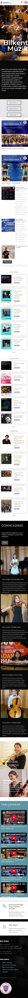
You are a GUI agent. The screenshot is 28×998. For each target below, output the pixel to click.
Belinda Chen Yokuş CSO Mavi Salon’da (18, 489)
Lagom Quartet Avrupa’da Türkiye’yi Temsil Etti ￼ (18, 475)
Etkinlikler (17, 282)
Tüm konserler (7, 262)
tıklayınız (21, 916)
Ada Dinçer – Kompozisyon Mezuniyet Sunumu (18, 312)
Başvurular (13, 114)
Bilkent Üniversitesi (7, 963)
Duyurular (17, 367)
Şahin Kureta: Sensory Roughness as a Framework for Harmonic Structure (18, 294)
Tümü (4, 542)
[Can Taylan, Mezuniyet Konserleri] (8, 252)
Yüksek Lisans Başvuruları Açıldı (19, 376)
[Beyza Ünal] (14, 783)
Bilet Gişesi (5, 972)
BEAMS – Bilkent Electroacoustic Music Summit (21, 189)
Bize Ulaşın (13, 925)
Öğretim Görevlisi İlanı (19, 364)
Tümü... (14, 352)
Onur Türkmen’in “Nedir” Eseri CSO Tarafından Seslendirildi (18, 504)
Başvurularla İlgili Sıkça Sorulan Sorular (16, 907)
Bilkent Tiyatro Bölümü (8, 967)
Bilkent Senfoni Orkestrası (9, 965)
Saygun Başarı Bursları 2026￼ (18, 416)
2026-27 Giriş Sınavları (18, 389)
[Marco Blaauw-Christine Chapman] (8, 225)
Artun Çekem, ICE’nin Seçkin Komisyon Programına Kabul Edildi (18, 459)
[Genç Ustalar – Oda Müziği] (15, 168)
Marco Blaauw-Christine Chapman (20, 220)
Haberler (17, 447)
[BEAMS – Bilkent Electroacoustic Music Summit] (8, 193)
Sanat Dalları (13, 102)
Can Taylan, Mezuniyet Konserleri (21, 246)
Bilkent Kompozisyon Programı (10, 969)
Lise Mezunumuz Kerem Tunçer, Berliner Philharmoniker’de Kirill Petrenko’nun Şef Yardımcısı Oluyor (19, 440)
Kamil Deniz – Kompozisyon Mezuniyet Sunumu (18, 327)
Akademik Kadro (13, 108)
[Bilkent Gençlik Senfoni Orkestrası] (15, 133)
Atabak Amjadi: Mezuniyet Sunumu (18, 341)
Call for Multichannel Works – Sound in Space (19, 403)
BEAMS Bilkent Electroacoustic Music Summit (18, 278)
